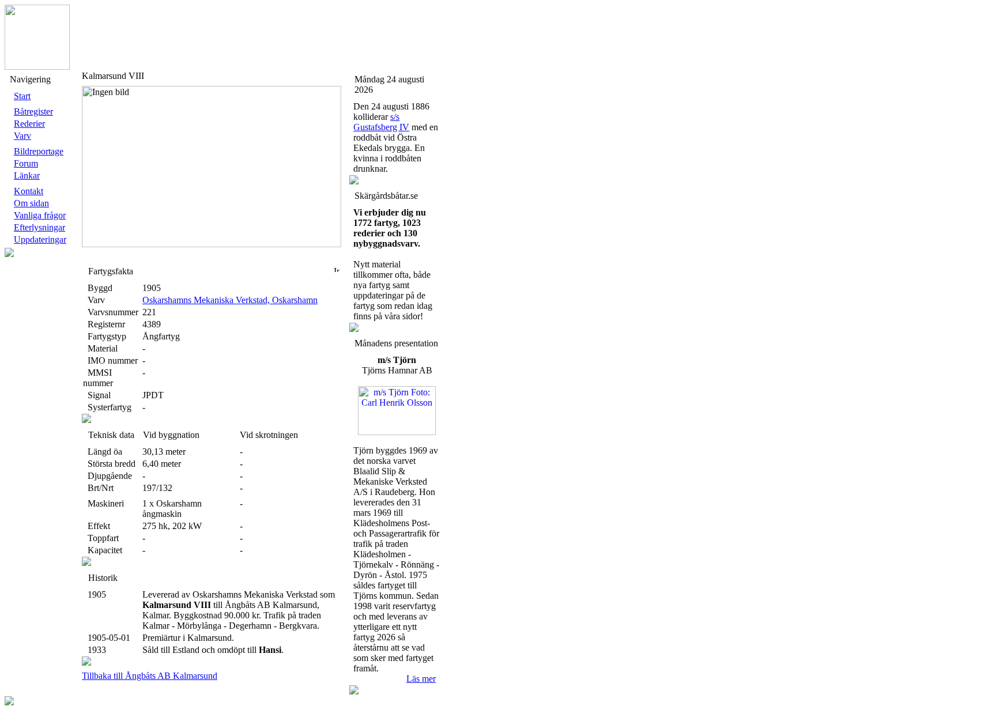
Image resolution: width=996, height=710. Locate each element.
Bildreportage (38, 151)
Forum (26, 163)
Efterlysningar (39, 227)
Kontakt (28, 191)
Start (22, 96)
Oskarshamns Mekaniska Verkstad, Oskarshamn (230, 300)
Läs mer (421, 678)
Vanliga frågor (40, 215)
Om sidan (31, 203)
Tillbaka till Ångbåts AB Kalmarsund (149, 676)
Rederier (29, 124)
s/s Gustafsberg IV (381, 122)
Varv (22, 136)
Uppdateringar (40, 239)
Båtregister (33, 111)
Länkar (27, 175)
